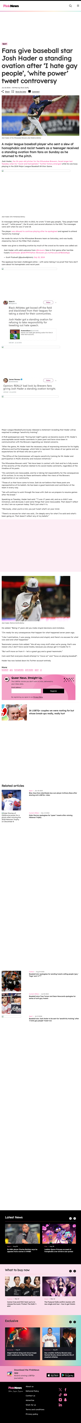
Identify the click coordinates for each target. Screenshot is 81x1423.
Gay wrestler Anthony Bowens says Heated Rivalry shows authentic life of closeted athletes (59, 1355)
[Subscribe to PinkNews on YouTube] (65, 1395)
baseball (5, 670)
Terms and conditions (35, 1409)
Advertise (30, 1400)
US (41, 670)
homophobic (19, 670)
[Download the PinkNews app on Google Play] (67, 1375)
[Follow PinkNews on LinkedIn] (60, 1405)
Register (53, 691)
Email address (19, 687)
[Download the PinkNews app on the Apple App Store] (53, 1375)
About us (29, 1386)
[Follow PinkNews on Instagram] (60, 1400)
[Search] (70, 6)
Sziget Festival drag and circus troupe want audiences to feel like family (21, 1354)
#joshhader (15, 253)
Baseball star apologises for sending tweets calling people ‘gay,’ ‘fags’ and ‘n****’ (53, 975)
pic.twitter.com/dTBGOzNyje (57, 253)
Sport (5, 44)
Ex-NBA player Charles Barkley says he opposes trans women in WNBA (22, 1250)
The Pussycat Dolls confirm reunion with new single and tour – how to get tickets (59, 1303)
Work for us (31, 1405)
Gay (11, 670)
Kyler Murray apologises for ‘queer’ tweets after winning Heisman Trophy (50, 816)
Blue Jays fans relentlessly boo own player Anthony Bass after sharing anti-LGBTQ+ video (53, 794)
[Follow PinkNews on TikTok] (60, 1395)
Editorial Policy (32, 1391)
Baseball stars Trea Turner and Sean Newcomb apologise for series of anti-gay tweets (52, 997)
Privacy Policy (38, 697)
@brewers (40, 250)
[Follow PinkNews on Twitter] (60, 1390)
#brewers (40, 253)
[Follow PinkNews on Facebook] (65, 1390)
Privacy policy (32, 1414)
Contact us (30, 1396)
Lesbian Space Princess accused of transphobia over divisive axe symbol (58, 1250)
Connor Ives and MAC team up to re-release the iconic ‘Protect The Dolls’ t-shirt (22, 1304)
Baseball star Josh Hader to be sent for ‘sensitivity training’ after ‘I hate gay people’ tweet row (54, 1020)
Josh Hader (29, 670)
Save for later (21, 92)
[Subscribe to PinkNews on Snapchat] (65, 1400)
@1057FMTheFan (28, 253)
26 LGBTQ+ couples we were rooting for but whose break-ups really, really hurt (51, 712)
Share (7, 92)
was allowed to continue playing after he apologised (34, 231)
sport (37, 670)
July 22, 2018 (39, 257)
